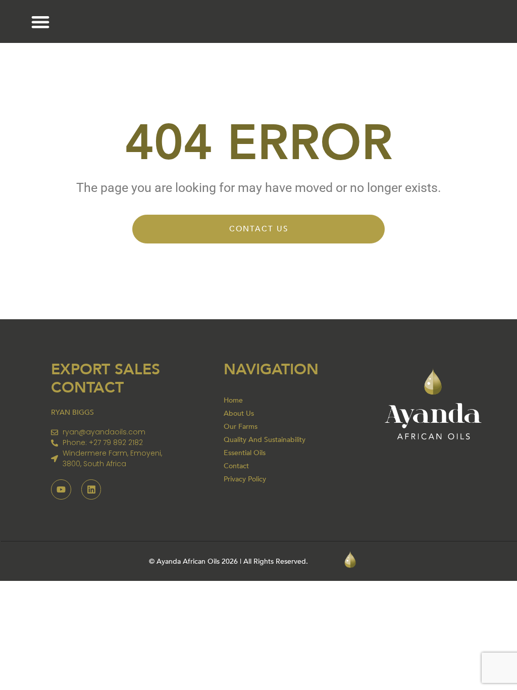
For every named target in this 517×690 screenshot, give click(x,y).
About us (239, 413)
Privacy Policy (245, 479)
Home (233, 400)
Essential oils (245, 453)
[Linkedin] (91, 489)
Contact (236, 466)
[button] (40, 21)
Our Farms (240, 426)
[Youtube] (61, 489)
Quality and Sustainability (264, 440)
